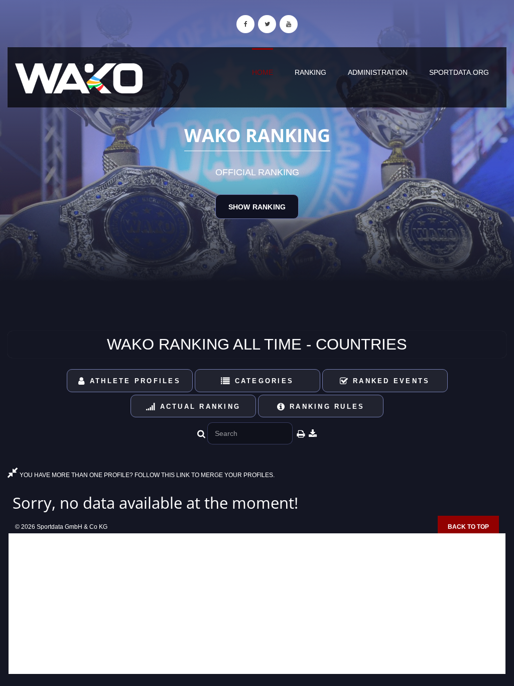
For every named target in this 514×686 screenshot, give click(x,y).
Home (262, 72)
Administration (378, 72)
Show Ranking (257, 207)
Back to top (468, 526)
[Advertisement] (257, 603)
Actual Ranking (198, 406)
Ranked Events (389, 381)
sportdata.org (459, 72)
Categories (262, 381)
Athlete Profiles (133, 381)
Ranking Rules (325, 406)
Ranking (310, 72)
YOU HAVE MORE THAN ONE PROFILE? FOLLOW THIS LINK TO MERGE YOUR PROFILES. (146, 475)
